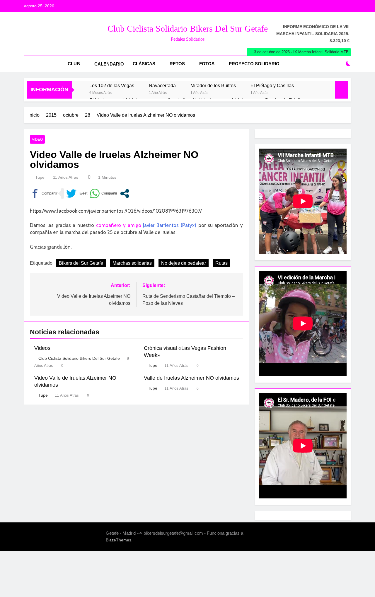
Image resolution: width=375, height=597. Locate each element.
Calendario (109, 63)
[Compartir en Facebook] (43, 193)
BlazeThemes (118, 540)
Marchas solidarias (132, 263)
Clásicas (144, 63)
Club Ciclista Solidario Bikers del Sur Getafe (188, 28)
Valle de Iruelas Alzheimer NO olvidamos (191, 378)
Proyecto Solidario (254, 63)
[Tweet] (76, 193)
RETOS (177, 63)
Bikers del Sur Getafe (81, 263)
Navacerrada (162, 85)
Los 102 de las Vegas (111, 85)
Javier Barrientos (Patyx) (169, 225)
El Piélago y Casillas (272, 85)
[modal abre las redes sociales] (125, 193)
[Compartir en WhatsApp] (103, 193)
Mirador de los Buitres (213, 85)
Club (74, 63)
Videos (42, 348)
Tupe (40, 177)
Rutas (221, 263)
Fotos (206, 63)
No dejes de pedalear (183, 263)
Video (37, 139)
